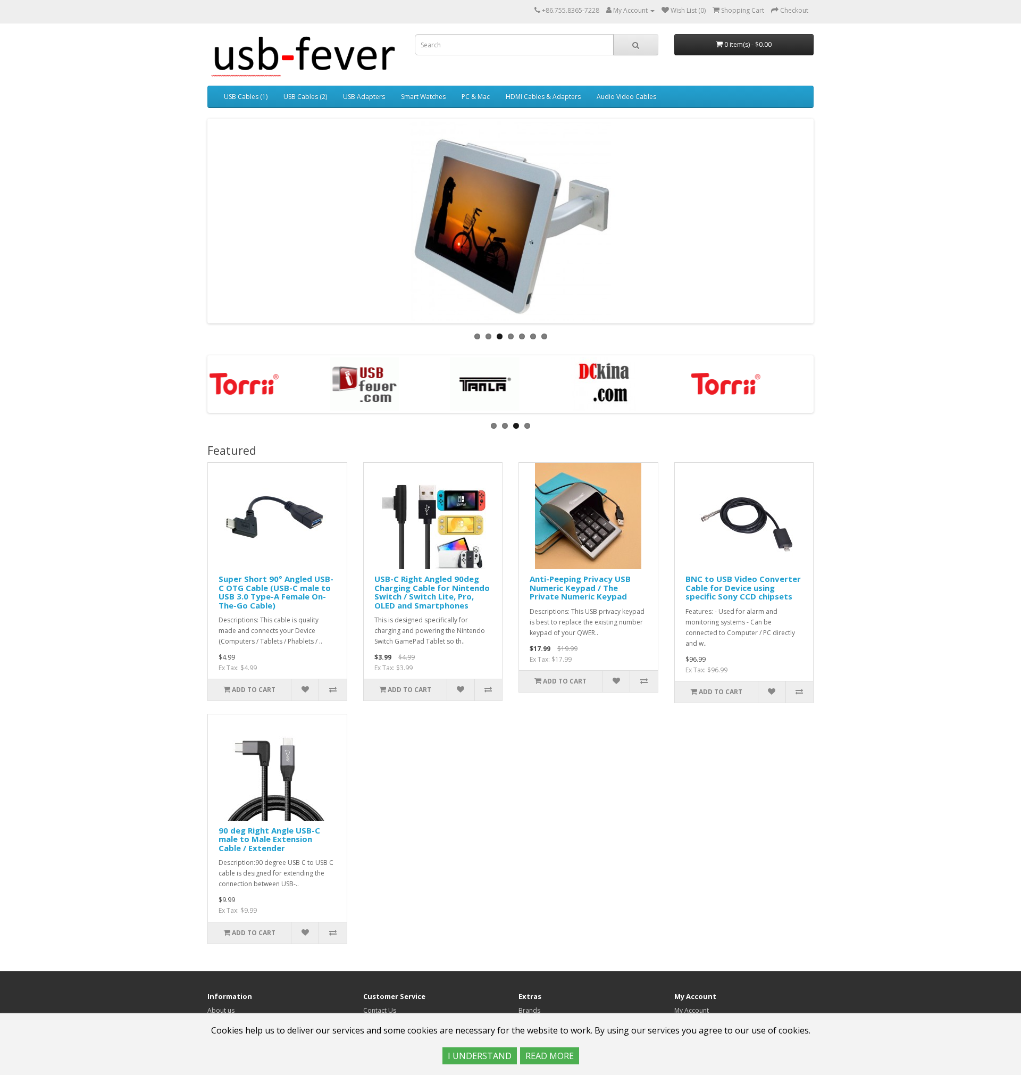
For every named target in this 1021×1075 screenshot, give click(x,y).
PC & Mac (476, 96)
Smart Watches (423, 96)
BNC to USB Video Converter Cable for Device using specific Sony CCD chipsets (743, 587)
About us (221, 1010)
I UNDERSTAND (480, 1056)
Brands (529, 1010)
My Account (691, 1010)
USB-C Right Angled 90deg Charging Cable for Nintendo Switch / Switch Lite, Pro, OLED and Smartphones (432, 592)
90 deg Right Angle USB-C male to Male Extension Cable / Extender (269, 839)
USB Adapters (364, 96)
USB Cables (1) (245, 96)
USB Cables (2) (305, 96)
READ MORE (549, 1056)
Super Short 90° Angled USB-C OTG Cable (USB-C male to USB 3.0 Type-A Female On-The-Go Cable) (276, 592)
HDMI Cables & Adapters (543, 96)
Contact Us (379, 1010)
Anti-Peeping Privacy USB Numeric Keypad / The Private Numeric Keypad (580, 587)
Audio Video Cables (626, 96)
